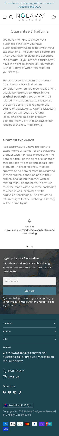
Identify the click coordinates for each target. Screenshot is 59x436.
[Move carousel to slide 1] (27, 246)
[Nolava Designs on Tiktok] (20, 392)
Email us (13, 376)
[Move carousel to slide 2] (29, 246)
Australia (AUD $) (18, 405)
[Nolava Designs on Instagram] (15, 392)
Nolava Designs (33, 411)
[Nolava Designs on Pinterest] (9, 392)
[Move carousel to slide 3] (32, 246)
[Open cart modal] (53, 17)
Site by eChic (23, 414)
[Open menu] (4, 17)
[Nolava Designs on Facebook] (4, 392)
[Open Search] (11, 17)
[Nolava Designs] (30, 17)
